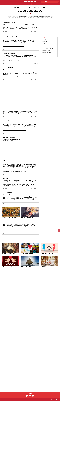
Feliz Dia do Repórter (45, 45)
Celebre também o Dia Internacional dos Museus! (13, 46)
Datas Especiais (26, 7)
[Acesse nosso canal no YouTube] (33, 396)
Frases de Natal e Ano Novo (46, 39)
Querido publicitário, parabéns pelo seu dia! (49, 48)
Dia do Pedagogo (44, 41)
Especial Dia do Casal (45, 54)
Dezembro (43, 7)
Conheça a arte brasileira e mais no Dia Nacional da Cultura (15, 171)
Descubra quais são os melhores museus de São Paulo (14, 130)
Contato (52, 399)
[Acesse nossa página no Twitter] (27, 396)
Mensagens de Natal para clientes (47, 52)
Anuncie (55, 399)
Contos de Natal (44, 43)
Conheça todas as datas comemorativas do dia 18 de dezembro (11, 140)
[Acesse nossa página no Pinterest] (30, 396)
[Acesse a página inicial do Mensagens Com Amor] (30, 1)
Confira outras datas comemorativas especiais (12, 230)
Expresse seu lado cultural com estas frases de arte (13, 76)
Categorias (17, 7)
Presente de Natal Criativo (46, 50)
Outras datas (35, 7)
